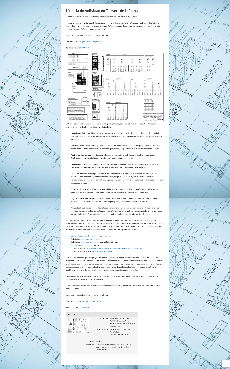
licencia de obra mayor (90, 242)
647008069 (84, 48)
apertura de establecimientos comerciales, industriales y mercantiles (115, 248)
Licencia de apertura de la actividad (85, 236)
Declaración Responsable (81, 245)
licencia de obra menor (90, 239)
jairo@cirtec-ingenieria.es (92, 41)
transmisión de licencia (102, 251)
